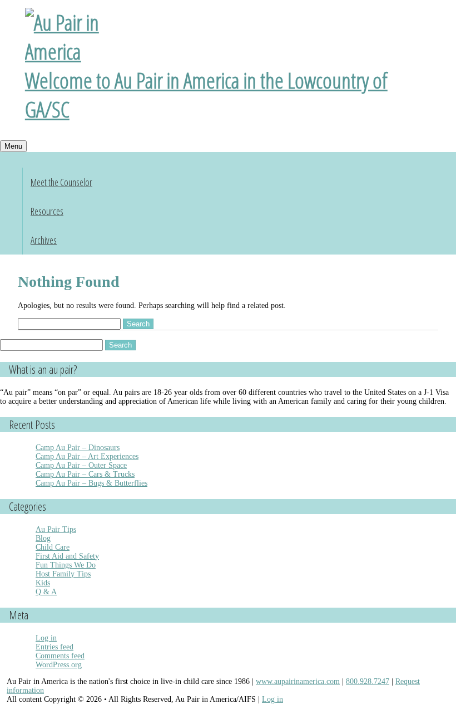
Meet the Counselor (61, 182)
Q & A (46, 592)
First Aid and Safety (67, 556)
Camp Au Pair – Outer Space (81, 465)
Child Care (53, 547)
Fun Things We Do (66, 565)
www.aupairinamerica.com (298, 681)
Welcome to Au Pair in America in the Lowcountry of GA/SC (206, 95)
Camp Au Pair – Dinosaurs (78, 447)
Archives (44, 240)
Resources (47, 211)
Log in (46, 638)
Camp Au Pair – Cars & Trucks (85, 474)
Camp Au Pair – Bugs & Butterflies (91, 483)
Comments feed (60, 656)
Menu (13, 146)
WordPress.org (59, 665)
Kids (43, 583)
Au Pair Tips (56, 529)
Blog (43, 538)
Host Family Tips (63, 574)
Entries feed (54, 647)
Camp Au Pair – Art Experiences (87, 456)
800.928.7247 (367, 681)
